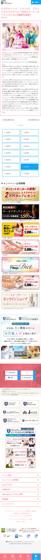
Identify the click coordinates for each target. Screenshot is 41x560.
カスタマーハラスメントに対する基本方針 (21, 516)
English (18, 521)
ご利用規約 (16, 513)
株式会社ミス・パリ (8, 53)
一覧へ (21, 125)
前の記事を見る (8, 120)
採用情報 (34, 511)
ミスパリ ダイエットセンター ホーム (14, 511)
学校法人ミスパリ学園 (26, 519)
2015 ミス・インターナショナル (20, 57)
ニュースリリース (8, 504)
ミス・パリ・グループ (14, 519)
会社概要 (27, 511)
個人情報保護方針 (24, 513)
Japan (23, 521)
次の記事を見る (33, 120)
